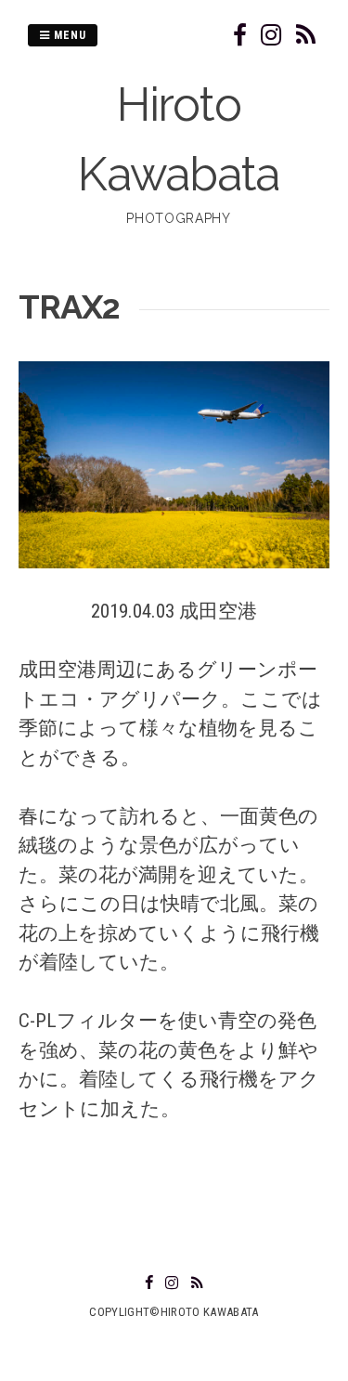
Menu (68, 35)
